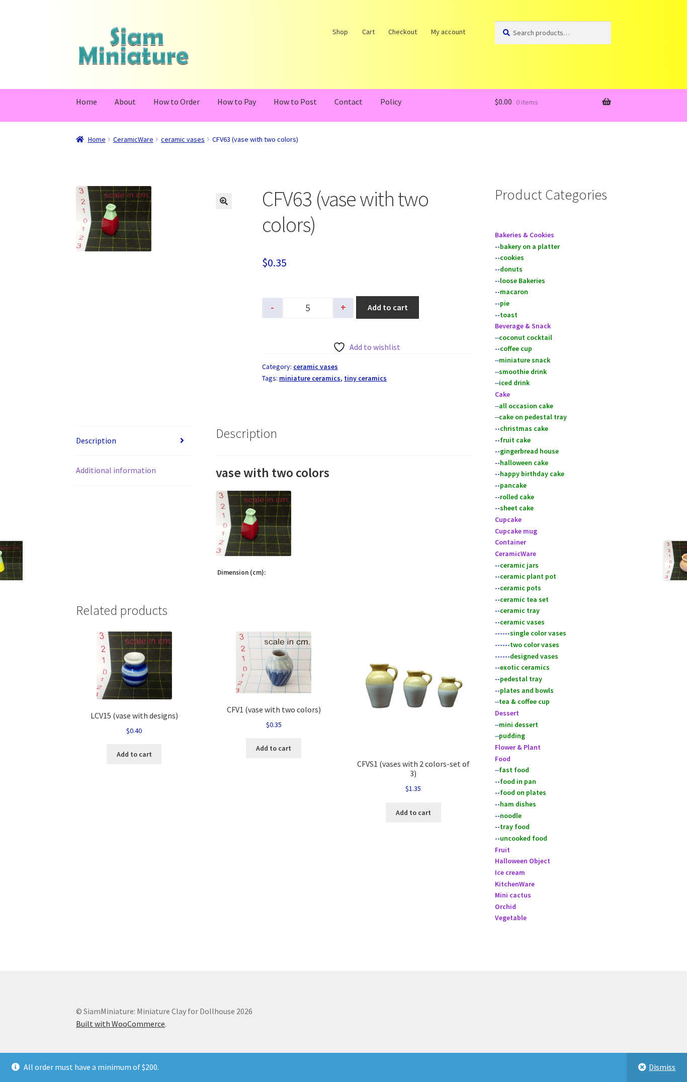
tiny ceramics (365, 378)
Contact (348, 102)
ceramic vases (183, 139)
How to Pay (236, 102)
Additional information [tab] (116, 470)
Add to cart (388, 307)
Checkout (403, 31)
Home (86, 102)
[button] (224, 201)
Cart (368, 31)
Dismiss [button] (662, 1067)
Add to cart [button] (134, 754)
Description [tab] (96, 440)
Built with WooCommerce (120, 1024)
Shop (341, 31)
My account (448, 31)
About (125, 102)
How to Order (176, 102)
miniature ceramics (309, 378)
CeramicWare (133, 139)
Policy (390, 102)
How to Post (295, 102)
